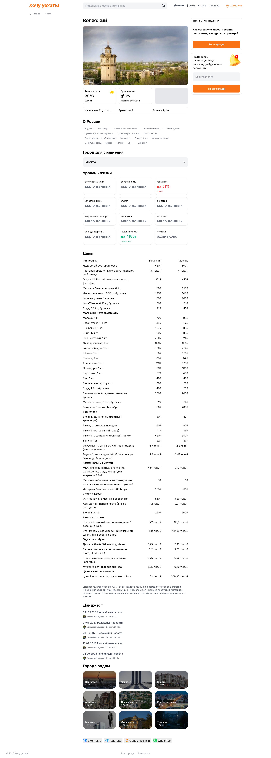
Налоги (120, 143)
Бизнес (109, 143)
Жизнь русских (174, 129)
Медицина (125, 138)
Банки (130, 143)
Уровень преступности (128, 133)
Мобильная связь (93, 143)
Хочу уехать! (44, 5)
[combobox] (122, 6)
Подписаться (216, 88)
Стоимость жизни (160, 138)
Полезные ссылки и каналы (125, 129)
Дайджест (236, 5)
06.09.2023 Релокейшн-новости (103, 653)
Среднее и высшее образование (100, 138)
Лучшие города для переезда (99, 133)
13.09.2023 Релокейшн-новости (102, 643)
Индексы (89, 129)
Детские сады (150, 133)
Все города (103, 129)
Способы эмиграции (152, 129)
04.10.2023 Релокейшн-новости (102, 612)
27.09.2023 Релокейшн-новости (103, 622)
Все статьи (144, 753)
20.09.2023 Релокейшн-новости (103, 633)
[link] (92, 740)
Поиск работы (141, 138)
